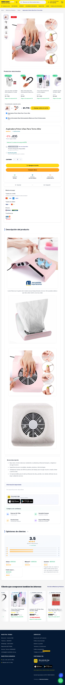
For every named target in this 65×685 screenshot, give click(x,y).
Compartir (47, 185)
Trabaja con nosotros (39, 652)
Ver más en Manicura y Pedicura (55, 586)
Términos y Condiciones (40, 646)
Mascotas (41, 6)
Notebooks (15, 6)
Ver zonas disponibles (23, 146)
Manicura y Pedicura (10, 10)
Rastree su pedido (38, 643)
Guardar (19, 185)
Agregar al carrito (33, 165)
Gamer (47, 6)
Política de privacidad (39, 640)
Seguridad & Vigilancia (31, 6)
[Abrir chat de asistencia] (61, 675)
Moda (19, 10)
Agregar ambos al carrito (41, 108)
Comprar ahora (32, 170)
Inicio (2, 10)
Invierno (21, 6)
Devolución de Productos (40, 638)
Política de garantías (39, 649)
